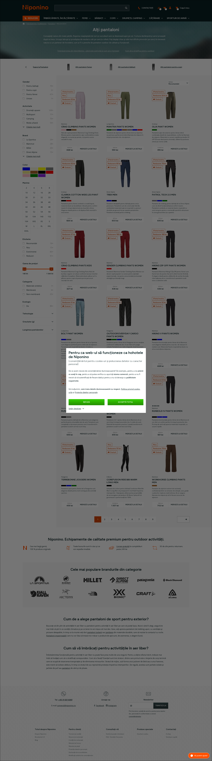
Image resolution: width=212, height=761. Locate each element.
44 (34, 207)
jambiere (109, 632)
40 (49, 202)
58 (26, 216)
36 (34, 202)
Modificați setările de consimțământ (81, 755)
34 (26, 202)
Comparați (159, 8)
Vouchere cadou (142, 734)
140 (41, 216)
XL (42, 226)
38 (42, 202)
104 (34, 216)
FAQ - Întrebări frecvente (114, 737)
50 (26, 212)
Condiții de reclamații (76, 740)
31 (34, 197)
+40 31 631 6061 (65, 700)
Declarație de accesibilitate (78, 752)
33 (49, 197)
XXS (34, 221)
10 (26, 192)
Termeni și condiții (75, 734)
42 (26, 207)
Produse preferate (164, 8)
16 (42, 192)
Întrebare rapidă (171, 737)
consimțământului (135, 716)
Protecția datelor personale (86, 392)
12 (34, 192)
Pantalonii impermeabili (56, 635)
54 (42, 212)
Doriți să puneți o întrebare (115, 734)
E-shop (168, 734)
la (51, 269)
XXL (49, 226)
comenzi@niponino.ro (66, 705)
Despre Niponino (40, 734)
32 (42, 197)
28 (49, 192)
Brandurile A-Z (40, 737)
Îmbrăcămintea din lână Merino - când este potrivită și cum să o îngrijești (88, 51)
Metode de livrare (75, 743)
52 (34, 212)
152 (49, 216)
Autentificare (170, 8)
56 (49, 212)
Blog (36, 740)
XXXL (26, 231)
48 (49, 207)
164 (26, 221)
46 (42, 207)
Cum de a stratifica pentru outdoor (139, 51)
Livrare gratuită (122, 546)
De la (24, 269)
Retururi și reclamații (76, 737)
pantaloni (66, 668)
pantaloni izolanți (94, 632)
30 (26, 197)
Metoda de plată (74, 746)
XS (42, 221)
